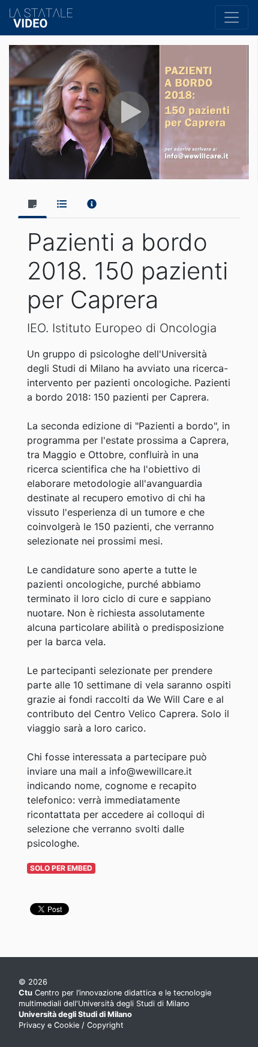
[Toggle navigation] (231, 17)
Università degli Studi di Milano (75, 1014)
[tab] (32, 204)
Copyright (105, 1025)
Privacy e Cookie (49, 1025)
